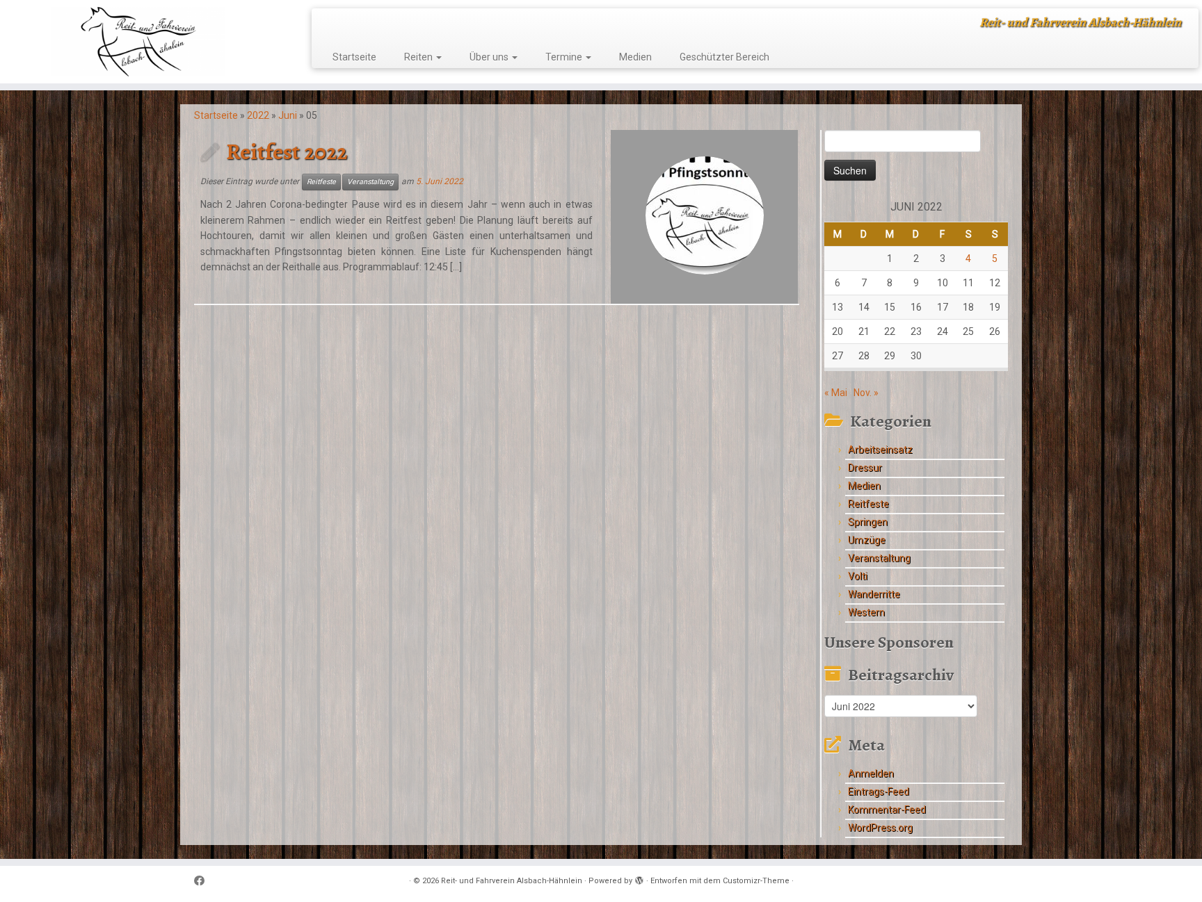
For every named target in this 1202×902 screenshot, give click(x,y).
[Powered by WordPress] (639, 878)
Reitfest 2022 (286, 151)
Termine (564, 57)
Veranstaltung (370, 181)
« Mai (835, 392)
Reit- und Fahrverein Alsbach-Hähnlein (511, 880)
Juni (287, 115)
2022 (258, 115)
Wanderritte (874, 594)
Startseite (354, 57)
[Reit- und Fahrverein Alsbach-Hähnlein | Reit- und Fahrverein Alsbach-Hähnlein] (139, 41)
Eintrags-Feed (878, 791)
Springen (868, 521)
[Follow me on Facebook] (204, 881)
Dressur (865, 467)
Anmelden (871, 773)
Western (866, 612)
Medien (635, 57)
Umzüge (867, 540)
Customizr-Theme (756, 880)
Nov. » (866, 392)
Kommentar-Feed (887, 809)
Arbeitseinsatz (880, 449)
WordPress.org (880, 827)
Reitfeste (321, 181)
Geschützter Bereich (724, 57)
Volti (857, 576)
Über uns (490, 57)
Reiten (419, 57)
